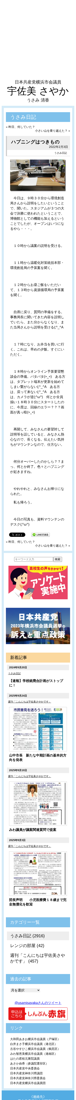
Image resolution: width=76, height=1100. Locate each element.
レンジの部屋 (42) (27, 945)
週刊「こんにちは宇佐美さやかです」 (29, 701)
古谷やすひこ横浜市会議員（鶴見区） (35, 1049)
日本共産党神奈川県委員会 (28, 1078)
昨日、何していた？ (21, 127)
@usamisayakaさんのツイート (38, 1003)
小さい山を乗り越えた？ (51, 130)
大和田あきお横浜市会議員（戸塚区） (35, 1039)
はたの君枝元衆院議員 (25, 1058)
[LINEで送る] (40, 534)
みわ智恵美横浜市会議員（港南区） (33, 1053)
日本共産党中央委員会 (25, 1068)
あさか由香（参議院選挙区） (29, 1063)
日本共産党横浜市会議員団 (28, 1083)
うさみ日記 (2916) (27, 935)
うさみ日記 (60, 152)
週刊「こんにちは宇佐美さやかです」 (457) (37, 958)
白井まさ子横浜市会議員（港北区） (33, 1044)
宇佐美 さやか (38, 91)
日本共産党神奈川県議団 (26, 1073)
